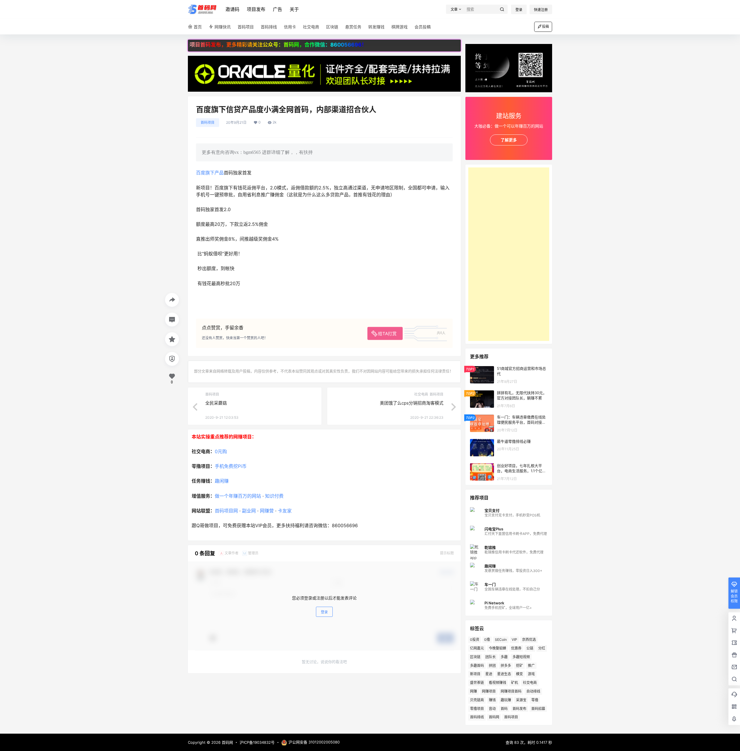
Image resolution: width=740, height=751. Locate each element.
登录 (518, 10)
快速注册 (541, 10)
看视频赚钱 (497, 682)
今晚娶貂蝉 (497, 648)
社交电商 (530, 682)
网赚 (473, 691)
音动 (492, 708)
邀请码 (232, 9)
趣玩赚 (506, 700)
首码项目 (207, 122)
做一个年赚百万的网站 (238, 496)
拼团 (492, 665)
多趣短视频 (521, 657)
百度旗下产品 (210, 173)
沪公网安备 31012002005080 (314, 742)
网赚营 (267, 511)
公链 (529, 648)
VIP (514, 639)
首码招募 (538, 708)
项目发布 (256, 9)
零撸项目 (477, 708)
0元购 (221, 451)
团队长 (490, 657)
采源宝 (521, 700)
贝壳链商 (477, 700)
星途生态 (504, 674)
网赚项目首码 (511, 691)
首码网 (494, 717)
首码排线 (477, 717)
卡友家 (285, 511)
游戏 (531, 674)
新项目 (475, 674)
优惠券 (516, 648)
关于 (294, 9)
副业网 (249, 511)
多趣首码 (477, 665)
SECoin (501, 639)
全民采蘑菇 (216, 403)
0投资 (474, 639)
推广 (531, 665)
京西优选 (529, 639)
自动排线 (533, 691)
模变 (519, 674)
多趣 (504, 657)
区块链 (475, 657)
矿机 (514, 682)
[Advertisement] (508, 254)
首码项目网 (226, 511)
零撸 (534, 700)
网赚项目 (489, 691)
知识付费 (274, 496)
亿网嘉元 (477, 648)
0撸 (487, 639)
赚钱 (492, 700)
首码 (504, 708)
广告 (277, 9)
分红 (541, 648)
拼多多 (506, 665)
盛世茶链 (477, 682)
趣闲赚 (222, 481)
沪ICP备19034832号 (257, 742)
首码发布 (519, 708)
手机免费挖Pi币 (231, 466)
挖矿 (519, 665)
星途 (488, 674)
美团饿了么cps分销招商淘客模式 (411, 403)
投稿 (545, 26)
